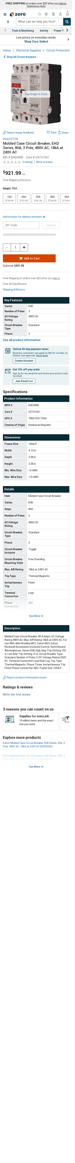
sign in (62, 3)
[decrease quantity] (7, 247)
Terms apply (42, 355)
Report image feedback (20, 132)
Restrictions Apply (36, 6)
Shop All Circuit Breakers (21, 57)
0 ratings (28, 162)
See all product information (21, 340)
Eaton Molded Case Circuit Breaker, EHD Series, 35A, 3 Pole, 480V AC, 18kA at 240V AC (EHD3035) (34, 744)
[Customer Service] (53, 14)
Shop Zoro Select (36, 41)
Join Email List (24, 381)
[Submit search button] (67, 22)
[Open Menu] (4, 14)
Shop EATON (10, 138)
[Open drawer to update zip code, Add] (8, 21)
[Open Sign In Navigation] (60, 14)
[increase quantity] (24, 247)
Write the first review (16, 694)
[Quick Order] (46, 14)
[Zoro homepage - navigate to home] (17, 14)
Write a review (44, 162)
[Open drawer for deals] (39, 14)
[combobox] (43, 22)
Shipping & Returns (14, 289)
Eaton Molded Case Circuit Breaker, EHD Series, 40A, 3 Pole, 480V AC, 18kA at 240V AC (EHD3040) (34, 757)
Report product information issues (27, 677)
